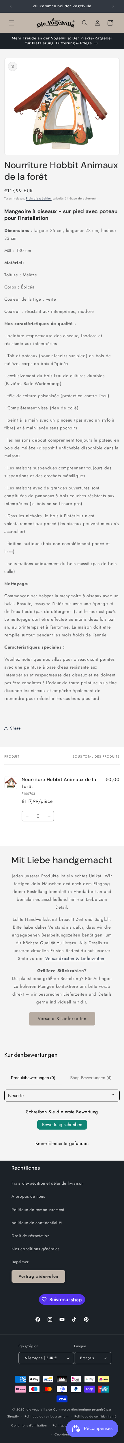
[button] (11, 23)
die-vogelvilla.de (39, 1409)
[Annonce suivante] (113, 6)
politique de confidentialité (37, 1223)
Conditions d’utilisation (29, 1425)
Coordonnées (65, 1434)
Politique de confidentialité (95, 1416)
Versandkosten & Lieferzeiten (74, 958)
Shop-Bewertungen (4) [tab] (91, 1077)
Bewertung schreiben (62, 1124)
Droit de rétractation (31, 1236)
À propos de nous (28, 1196)
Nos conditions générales (35, 1249)
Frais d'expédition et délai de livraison (48, 1183)
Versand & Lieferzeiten (62, 1018)
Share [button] (15, 728)
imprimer (20, 1262)
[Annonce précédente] (10, 6)
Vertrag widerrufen (38, 1276)
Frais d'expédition (39, 198)
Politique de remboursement (38, 1210)
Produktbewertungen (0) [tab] (33, 1077)
